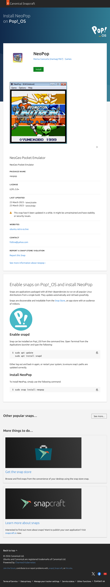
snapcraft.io (10, 533)
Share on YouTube (105, 573)
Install (38, 69)
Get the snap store (18, 472)
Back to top (9, 550)
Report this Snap (17, 255)
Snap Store (60, 300)
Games (68, 59)
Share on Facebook (99, 573)
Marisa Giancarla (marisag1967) (48, 59)
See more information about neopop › (28, 263)
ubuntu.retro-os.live (19, 229)
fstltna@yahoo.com (19, 242)
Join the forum (9, 568)
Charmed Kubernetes (25, 562)
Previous (89, 147)
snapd (51, 568)
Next (97, 147)
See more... (99, 416)
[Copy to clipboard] (97, 353)
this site (69, 568)
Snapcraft (59, 568)
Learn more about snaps (22, 523)
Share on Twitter (93, 573)
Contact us (99, 581)
